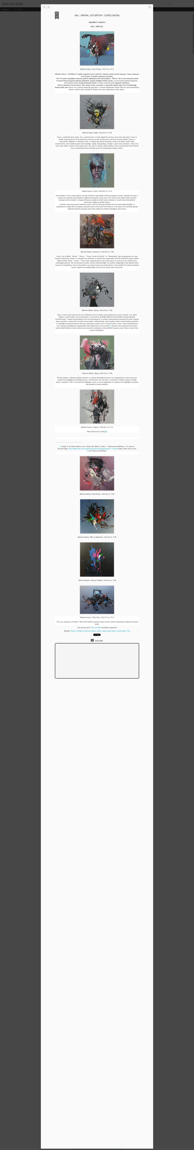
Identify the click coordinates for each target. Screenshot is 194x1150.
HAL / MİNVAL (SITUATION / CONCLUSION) (97, 15)
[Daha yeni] (44, 7)
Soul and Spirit (96, 627)
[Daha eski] (48, 7)
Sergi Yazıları (111, 631)
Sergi (104, 631)
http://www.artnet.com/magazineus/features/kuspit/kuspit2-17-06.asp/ (93, 448)
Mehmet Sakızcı (90, 631)
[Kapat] (150, 7)
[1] (61, 446)
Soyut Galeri (121, 631)
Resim (99, 631)
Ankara (73, 631)
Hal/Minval (80, 631)
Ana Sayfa (18, 9)
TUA (128, 631)
